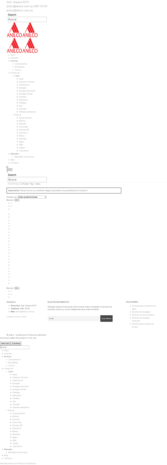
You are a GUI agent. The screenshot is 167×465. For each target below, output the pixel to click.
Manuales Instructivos (24, 157)
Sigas (21, 142)
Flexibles (22, 103)
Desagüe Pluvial (25, 94)
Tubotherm (24, 151)
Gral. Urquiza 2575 (18, 2)
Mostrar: (10, 200)
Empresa (14, 58)
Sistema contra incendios (143, 315)
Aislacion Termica (26, 82)
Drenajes (22, 97)
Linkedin (23, 317)
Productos (15, 73)
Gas (20, 106)
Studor (22, 148)
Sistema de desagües (141, 312)
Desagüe (22, 88)
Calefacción (24, 85)
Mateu (22, 136)
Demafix (22, 124)
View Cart (5, 343)
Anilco (18, 463)
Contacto (15, 163)
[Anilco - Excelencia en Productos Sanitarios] (22, 29)
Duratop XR (24, 130)
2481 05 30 (40, 6)
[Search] (48, 19)
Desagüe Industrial (27, 91)
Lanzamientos (21, 64)
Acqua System (25, 118)
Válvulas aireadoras (27, 112)
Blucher (22, 121)
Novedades (20, 67)
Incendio (22, 109)
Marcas (18, 115)
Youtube (17, 317)
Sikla (21, 145)
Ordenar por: (12, 197)
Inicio (13, 55)
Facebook (10, 317)
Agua (21, 79)
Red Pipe (22, 139)
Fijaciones (23, 100)
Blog (12, 160)
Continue (16, 343)
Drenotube (23, 127)
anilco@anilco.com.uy (20, 6)
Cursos (18, 70)
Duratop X (23, 133)
